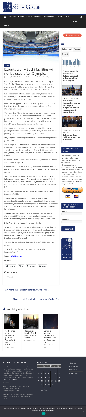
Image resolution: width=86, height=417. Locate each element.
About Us (72, 363)
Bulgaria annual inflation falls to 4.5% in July (70, 78)
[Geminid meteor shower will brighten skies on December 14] (50, 315)
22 (56, 381)
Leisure (67, 17)
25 (42, 385)
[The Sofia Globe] (5, 17)
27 (49, 385)
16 (59, 377)
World (29, 17)
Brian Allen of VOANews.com (27, 77)
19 (45, 381)
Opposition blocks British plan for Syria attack (30, 334)
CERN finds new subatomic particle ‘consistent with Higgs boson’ (10, 338)
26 (45, 385)
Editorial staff (74, 366)
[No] (83, 411)
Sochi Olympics (47, 77)
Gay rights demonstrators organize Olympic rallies (26, 290)
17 (38, 381)
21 (52, 381)
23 (59, 381)
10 (38, 377)
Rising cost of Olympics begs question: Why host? (36, 299)
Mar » (46, 390)
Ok (43, 414)
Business (37, 17)
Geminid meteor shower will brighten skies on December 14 (50, 336)
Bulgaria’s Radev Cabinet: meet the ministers (71, 137)
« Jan (41, 390)
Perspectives (49, 17)
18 (42, 381)
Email (64, 211)
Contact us (73, 370)
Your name (65, 219)
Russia (41, 77)
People (59, 17)
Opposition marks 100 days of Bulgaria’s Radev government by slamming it (71, 107)
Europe (21, 17)
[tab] (67, 49)
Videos (6, 25)
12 (45, 377)
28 (52, 385)
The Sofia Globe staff (70, 99)
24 (38, 385)
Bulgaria (12, 17)
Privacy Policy (74, 373)
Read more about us (10, 379)
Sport (75, 21)
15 (56, 377)
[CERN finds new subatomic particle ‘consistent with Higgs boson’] (11, 315)
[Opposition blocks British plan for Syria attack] (30, 315)
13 (49, 377)
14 (52, 377)
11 (42, 377)
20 (49, 381)
